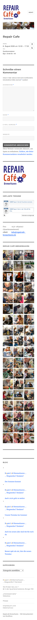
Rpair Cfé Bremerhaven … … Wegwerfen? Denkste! (14, 581)
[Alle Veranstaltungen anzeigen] (32, 43)
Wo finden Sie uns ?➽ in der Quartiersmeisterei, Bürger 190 (18, 588)
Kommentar (8, 85)
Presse (5, 601)
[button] (32, 48)
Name (6, 115)
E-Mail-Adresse (10, 124)
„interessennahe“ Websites (9, 595)
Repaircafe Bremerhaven (10, 614)
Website (6, 134)
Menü (31, 12)
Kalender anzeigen (27, 215)
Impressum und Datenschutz (9, 607)
